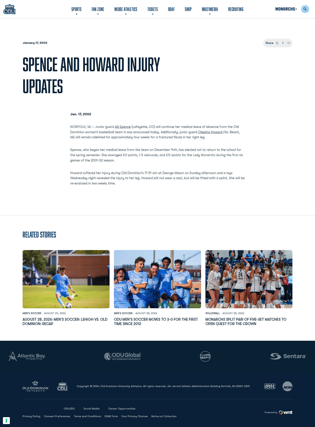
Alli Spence (123, 127)
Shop (188, 9)
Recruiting (236, 9)
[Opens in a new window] (269, 386)
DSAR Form (111, 416)
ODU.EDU (69, 408)
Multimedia (210, 9)
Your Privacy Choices (134, 416)
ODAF (171, 9)
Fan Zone (98, 9)
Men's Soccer (32, 313)
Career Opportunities (121, 408)
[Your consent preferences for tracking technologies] (6, 420)
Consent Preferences (57, 416)
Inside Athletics (125, 9)
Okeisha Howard (210, 132)
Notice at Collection (163, 416)
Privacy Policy (31, 416)
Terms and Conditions (87, 416)
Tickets (152, 9)
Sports (76, 9)
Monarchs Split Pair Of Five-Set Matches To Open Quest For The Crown (245, 321)
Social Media (91, 408)
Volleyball (212, 313)
